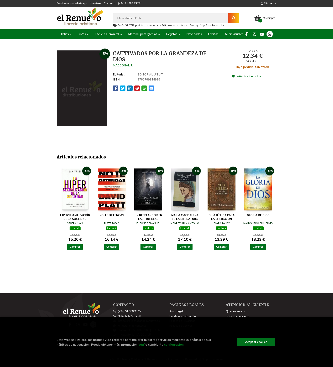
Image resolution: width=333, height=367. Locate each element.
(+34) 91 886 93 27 (129, 3)
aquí (141, 344)
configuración (174, 344)
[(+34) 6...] (270, 34)
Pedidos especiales (237, 316)
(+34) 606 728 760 (129, 316)
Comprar (75, 247)
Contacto (109, 3)
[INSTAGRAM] (254, 34)
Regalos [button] (172, 34)
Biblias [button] (65, 34)
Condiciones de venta (182, 316)
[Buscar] (233, 18)
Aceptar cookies (256, 342)
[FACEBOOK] (246, 34)
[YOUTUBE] (262, 34)
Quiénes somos (235, 311)
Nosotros (95, 3)
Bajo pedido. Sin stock (252, 67)
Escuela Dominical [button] (107, 34)
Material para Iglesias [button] (143, 34)
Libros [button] (82, 34)
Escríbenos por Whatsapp (72, 3)
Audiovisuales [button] (234, 34)
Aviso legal (176, 311)
